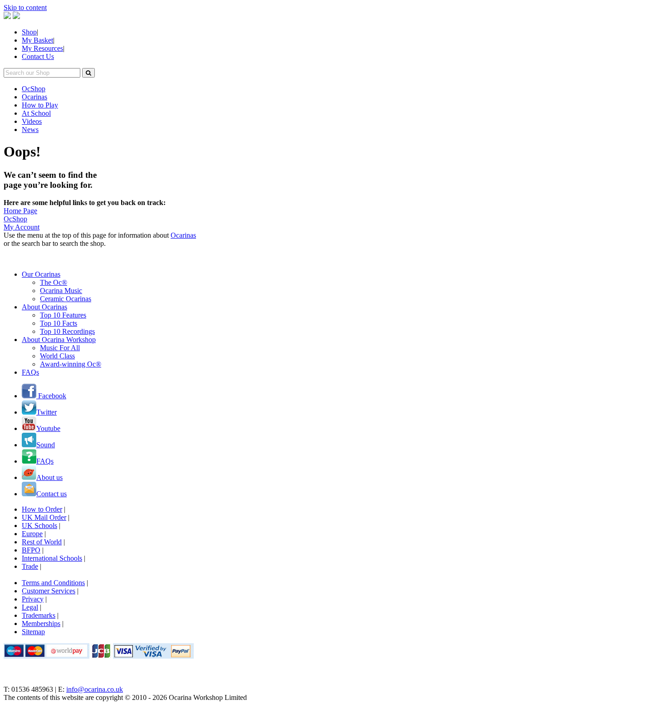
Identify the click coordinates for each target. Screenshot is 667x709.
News (30, 129)
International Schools (52, 558)
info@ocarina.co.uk (94, 689)
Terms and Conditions (53, 583)
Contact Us (38, 56)
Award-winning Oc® (70, 364)
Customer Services (48, 591)
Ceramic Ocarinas (65, 299)
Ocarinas (34, 97)
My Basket (37, 40)
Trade (30, 566)
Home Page (20, 211)
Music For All (60, 348)
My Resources (42, 48)
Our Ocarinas (41, 274)
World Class (57, 356)
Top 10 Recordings (67, 331)
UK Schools (39, 525)
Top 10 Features (63, 315)
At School (36, 113)
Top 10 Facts (58, 323)
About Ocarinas (44, 307)
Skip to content (25, 7)
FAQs (30, 372)
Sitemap (33, 632)
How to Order (42, 509)
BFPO (31, 550)
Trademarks (38, 615)
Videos (32, 121)
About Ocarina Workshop (59, 339)
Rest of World (42, 542)
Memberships (41, 623)
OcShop (33, 89)
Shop (29, 32)
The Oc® (53, 282)
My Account (21, 227)
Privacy (33, 599)
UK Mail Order (44, 517)
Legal (30, 607)
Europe (32, 534)
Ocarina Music (61, 290)
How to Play (40, 105)
